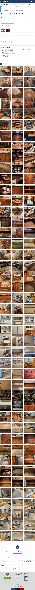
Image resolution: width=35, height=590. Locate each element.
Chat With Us (8, 577)
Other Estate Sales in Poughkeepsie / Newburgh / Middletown (14, 10)
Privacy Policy (26, 577)
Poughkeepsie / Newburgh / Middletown (12, 569)
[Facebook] (13, 586)
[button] (17, 34)
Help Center (25, 579)
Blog (16, 579)
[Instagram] (17, 586)
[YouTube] (19, 586)
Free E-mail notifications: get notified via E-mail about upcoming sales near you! (22, 574)
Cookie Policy (26, 580)
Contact (16, 580)
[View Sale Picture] (5, 71)
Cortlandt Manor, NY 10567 (12, 568)
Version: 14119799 (7, 582)
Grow (16, 578)
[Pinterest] (21, 586)
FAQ (16, 576)
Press (24, 578)
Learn (16, 577)
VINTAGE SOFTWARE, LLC (9, 579)
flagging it (30, 561)
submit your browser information (5, 561)
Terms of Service (26, 576)
